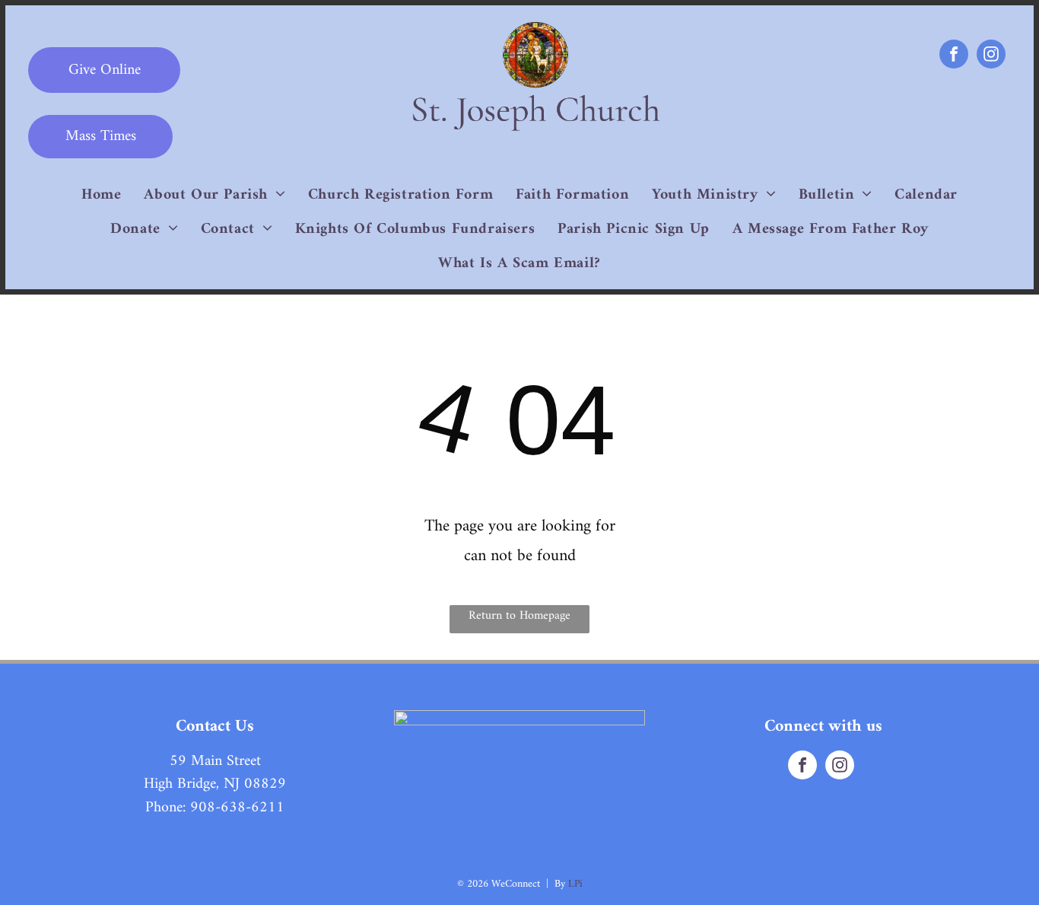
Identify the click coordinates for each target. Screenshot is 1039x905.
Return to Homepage (519, 615)
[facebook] (953, 56)
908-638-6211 (237, 808)
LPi (575, 884)
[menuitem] (101, 195)
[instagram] (991, 56)
